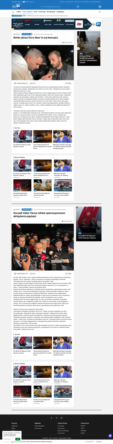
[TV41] (16, 6)
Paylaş (99, 441)
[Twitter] (56, 418)
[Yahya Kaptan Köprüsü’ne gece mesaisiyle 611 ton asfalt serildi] (42, 139)
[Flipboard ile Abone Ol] (32, 83)
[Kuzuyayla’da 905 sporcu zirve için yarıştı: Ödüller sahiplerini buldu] (63, 188)
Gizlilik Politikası (7, 439)
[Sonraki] (25, 15)
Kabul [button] (18, 439)
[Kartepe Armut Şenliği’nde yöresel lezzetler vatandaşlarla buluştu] (43, 188)
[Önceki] (23, 15)
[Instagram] (61, 418)
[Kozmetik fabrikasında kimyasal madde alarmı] (22, 188)
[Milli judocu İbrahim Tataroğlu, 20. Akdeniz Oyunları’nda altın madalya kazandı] (62, 139)
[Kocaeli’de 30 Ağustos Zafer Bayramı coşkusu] (22, 139)
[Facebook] (51, 418)
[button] (99, 6)
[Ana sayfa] (13, 11)
